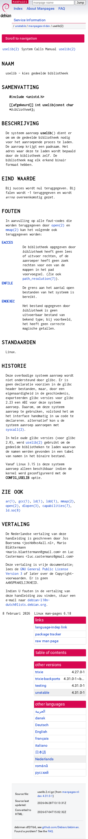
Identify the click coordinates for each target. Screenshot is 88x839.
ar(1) (10, 501)
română (41, 766)
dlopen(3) (30, 506)
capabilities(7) (56, 506)
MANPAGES (20, 1)
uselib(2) (10, 49)
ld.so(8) (13, 510)
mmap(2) (12, 230)
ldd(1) (51, 501)
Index (18, 8)
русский (42, 772)
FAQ (61, 8)
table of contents (51, 652)
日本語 (40, 752)
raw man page (46, 641)
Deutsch (42, 725)
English (41, 732)
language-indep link (51, 627)
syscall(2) (15, 429)
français (42, 738)
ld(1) (37, 501)
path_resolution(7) (39, 278)
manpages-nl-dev (39, 26)
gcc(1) (24, 501)
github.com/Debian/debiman (60, 827)
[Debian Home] (6, 9)
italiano (41, 745)
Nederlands (44, 759)
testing (40, 685)
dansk (40, 718)
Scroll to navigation (21, 38)
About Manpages (40, 8)
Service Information (30, 20)
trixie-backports (47, 679)
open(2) (57, 225)
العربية (40, 711)
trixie (39, 672)
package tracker (48, 634)
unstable (20, 26)
